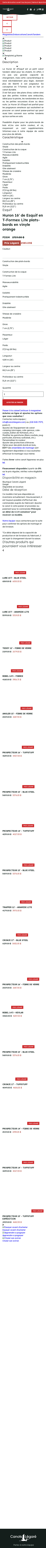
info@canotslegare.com (13, 422)
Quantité (6, 388)
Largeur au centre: (11, 198)
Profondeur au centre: (12, 204)
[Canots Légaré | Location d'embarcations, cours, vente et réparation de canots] (7, 9)
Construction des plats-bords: (16, 144)
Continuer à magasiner (30, 410)
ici (3, 462)
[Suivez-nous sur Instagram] (31, 9)
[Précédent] (7, 23)
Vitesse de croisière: (11, 171)
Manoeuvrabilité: (10, 155)
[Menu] (43, 9)
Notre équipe (8, 520)
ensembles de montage (23, 448)
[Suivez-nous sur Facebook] (27, 9)
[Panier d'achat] (40, 9)
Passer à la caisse (10, 410)
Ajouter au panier (15, 402)
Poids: (5, 187)
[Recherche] (38, 9)
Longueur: (7, 193)
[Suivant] (7, 30)
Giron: (5, 176)
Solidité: (6, 160)
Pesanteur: (7, 182)
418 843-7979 (36, 422)
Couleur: (6, 249)
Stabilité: (6, 165)
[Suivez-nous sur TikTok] (34, 9)
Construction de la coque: (14, 149)
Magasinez (7, 34)
